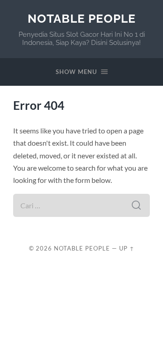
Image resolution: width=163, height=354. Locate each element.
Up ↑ (126, 248)
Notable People (82, 18)
